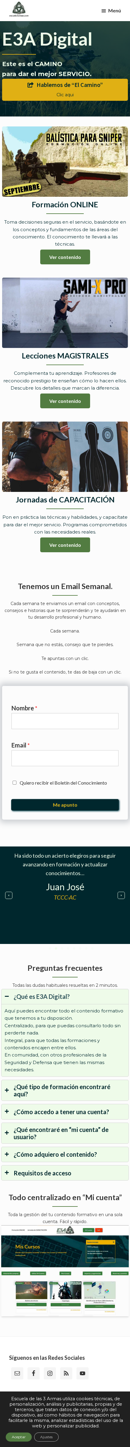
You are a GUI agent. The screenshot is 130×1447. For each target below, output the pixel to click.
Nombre (24, 708)
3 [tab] (62, 948)
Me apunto (65, 805)
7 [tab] (86, 948)
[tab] (65, 1033)
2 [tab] (56, 948)
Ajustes (46, 1437)
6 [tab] (80, 948)
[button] (8, 895)
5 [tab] (74, 948)
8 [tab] (92, 948)
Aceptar (19, 1437)
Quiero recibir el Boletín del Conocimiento (63, 783)
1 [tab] (50, 948)
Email (20, 745)
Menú (114, 10)
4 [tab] (68, 948)
